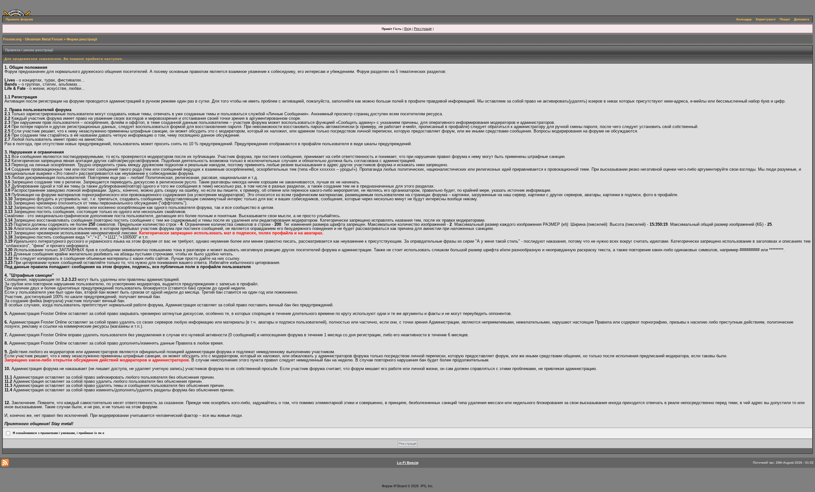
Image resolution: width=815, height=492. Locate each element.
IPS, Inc (427, 486)
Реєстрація (423, 29)
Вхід (407, 29)
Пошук (785, 19)
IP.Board (400, 486)
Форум (387, 486)
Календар (744, 19)
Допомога (801, 19)
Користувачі (766, 19)
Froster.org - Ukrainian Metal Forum (33, 39)
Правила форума (19, 19)
